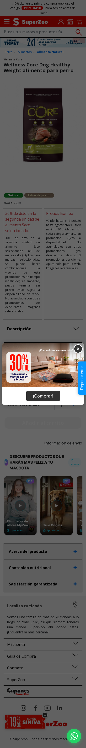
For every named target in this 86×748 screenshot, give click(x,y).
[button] (74, 736)
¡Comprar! (43, 395)
